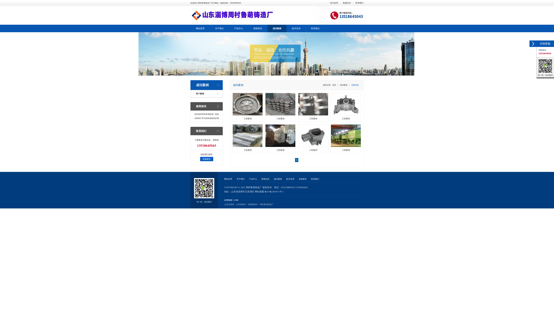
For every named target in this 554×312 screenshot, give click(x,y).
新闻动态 (265, 179)
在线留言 (207, 159)
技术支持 (290, 179)
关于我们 (241, 179)
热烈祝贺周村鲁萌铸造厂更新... (207, 114)
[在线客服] (533, 43)
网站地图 (259, 191)
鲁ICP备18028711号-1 (274, 192)
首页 (334, 85)
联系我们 (359, 3)
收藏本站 (347, 3)
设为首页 (334, 3)
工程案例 (248, 118)
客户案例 (200, 93)
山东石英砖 (229, 204)
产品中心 (253, 179)
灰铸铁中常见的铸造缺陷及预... (207, 118)
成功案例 (343, 85)
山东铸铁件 (241, 204)
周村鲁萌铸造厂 (267, 204)
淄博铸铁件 (253, 204)
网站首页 (228, 179)
